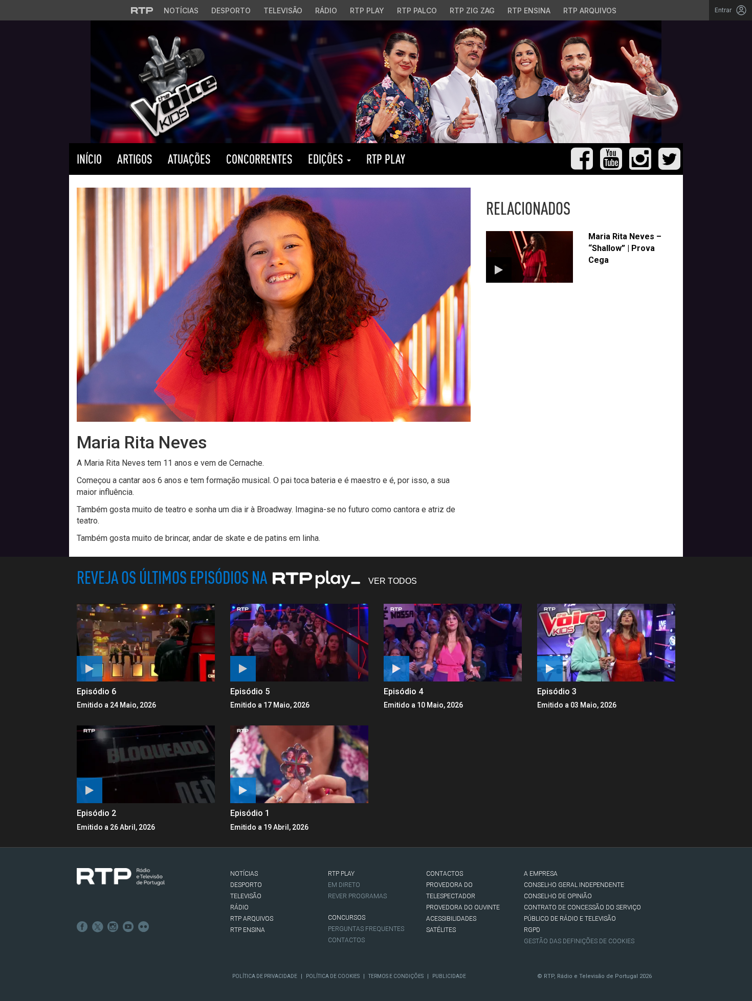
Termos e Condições (396, 976)
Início (89, 158)
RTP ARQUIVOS (251, 918)
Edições (327, 158)
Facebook (82, 926)
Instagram (113, 926)
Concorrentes (259, 158)
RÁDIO (239, 907)
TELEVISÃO (245, 896)
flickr (143, 926)
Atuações (189, 158)
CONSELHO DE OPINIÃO (558, 896)
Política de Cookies (333, 976)
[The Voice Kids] (170, 86)
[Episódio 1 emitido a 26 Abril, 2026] (299, 764)
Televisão (282, 10)
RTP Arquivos (589, 10)
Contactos (346, 940)
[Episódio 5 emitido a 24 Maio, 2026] (299, 642)
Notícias (181, 10)
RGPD (532, 930)
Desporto (231, 10)
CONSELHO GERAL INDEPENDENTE (574, 885)
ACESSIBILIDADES (451, 918)
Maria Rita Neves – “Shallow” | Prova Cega (624, 248)
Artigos (134, 158)
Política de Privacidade (264, 976)
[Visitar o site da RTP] (142, 10)
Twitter (97, 926)
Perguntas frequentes (366, 928)
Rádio (326, 10)
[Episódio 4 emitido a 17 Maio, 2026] (453, 642)
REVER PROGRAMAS (357, 896)
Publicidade (449, 976)
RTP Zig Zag (472, 10)
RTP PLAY (385, 158)
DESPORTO (246, 885)
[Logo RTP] (121, 876)
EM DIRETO (344, 885)
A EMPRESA (541, 873)
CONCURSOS (346, 917)
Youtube (128, 926)
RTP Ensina (528, 10)
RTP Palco (417, 10)
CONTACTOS (444, 873)
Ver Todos (392, 581)
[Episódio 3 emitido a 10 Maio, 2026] (606, 642)
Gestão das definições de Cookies (579, 941)
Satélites (441, 930)
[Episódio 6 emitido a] (146, 642)
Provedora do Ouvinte (463, 907)
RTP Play (367, 10)
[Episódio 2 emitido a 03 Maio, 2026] (146, 764)
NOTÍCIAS (244, 873)
